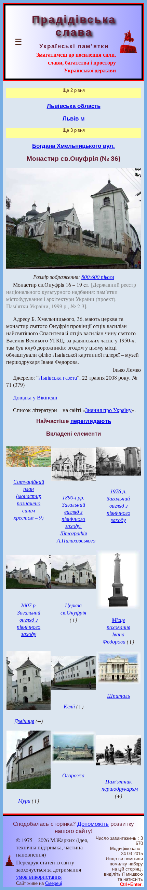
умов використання (39, 876)
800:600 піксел (97, 276)
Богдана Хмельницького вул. (73, 145)
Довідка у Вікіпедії (35, 397)
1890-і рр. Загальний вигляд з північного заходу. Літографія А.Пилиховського (76, 519)
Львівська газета (58, 377)
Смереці (53, 883)
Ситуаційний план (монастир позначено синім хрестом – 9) (28, 499)
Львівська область (74, 105)
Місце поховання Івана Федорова (116, 630)
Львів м (74, 118)
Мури (24, 800)
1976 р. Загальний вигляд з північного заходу (118, 505)
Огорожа (73, 775)
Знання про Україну (108, 409)
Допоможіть (93, 823)
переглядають (90, 421)
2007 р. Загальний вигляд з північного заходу (28, 619)
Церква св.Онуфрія (73, 609)
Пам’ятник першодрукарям (120, 785)
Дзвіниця (24, 720)
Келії (69, 706)
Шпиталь (118, 695)
